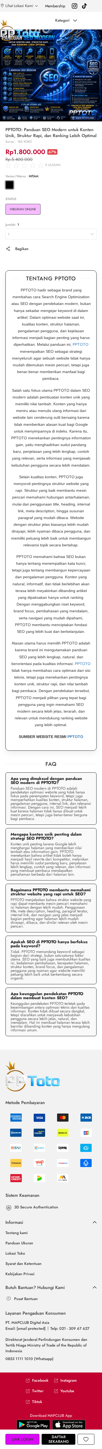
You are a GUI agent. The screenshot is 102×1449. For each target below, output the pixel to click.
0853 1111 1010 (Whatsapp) (29, 1358)
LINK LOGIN (22, 1439)
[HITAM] (9, 185)
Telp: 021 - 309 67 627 (69, 1328)
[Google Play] (69, 1424)
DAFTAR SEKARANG (58, 1439)
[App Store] (33, 1424)
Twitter (38, 1391)
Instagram (68, 1380)
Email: (25, 1328)
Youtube (67, 1391)
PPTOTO (80, 344)
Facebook (40, 1380)
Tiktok (37, 1401)
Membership (55, 6)
